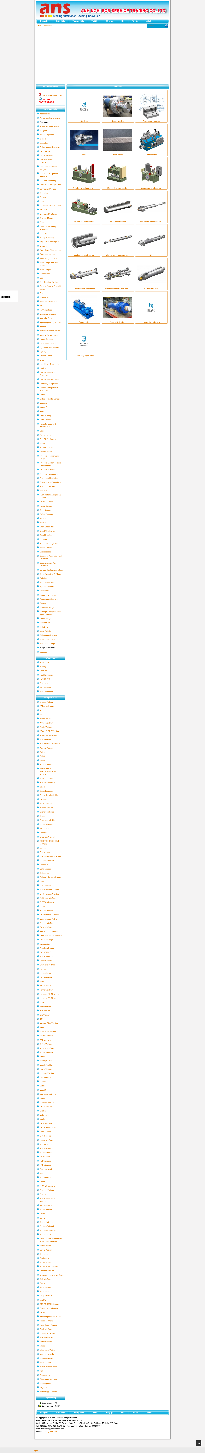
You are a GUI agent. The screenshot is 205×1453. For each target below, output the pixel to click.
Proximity (43, 491)
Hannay (43, 969)
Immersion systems (48, 314)
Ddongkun (44, 865)
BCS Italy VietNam (47, 783)
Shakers (43, 523)
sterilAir (43, 1300)
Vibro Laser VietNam (48, 1350)
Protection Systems (48, 486)
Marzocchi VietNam (48, 1094)
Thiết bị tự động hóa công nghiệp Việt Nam (50, 613)
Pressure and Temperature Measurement (50, 464)
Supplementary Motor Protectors (48, 564)
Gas (41, 278)
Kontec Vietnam (46, 1052)
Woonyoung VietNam (48, 1379)
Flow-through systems (49, 258)
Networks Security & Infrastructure (48, 425)
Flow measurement (47, 254)
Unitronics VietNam (47, 1333)
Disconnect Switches (48, 214)
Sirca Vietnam (45, 1287)
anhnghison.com (50, 1431)
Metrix (42, 1119)
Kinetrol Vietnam (46, 1036)
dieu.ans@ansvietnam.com (52, 95)
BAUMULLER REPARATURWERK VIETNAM (48, 771)
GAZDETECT (45, 952)
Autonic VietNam (46, 748)
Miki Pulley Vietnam (48, 1127)
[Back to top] (198, 1443)
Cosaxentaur (45, 852)
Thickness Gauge (47, 607)
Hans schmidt (45, 973)
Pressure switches (47, 470)
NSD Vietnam (45, 1161)
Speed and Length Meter (50, 543)
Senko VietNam (46, 1250)
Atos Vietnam (45, 740)
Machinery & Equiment (49, 384)
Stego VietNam (46, 1296)
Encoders (43, 233)
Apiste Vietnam (46, 727)
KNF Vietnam (45, 1040)
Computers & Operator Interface (49, 175)
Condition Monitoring (48, 181)
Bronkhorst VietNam (48, 820)
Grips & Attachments (48, 302)
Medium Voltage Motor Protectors (49, 389)
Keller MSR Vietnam (48, 1032)
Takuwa (43, 1312)
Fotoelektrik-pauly (47, 948)
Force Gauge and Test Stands (49, 264)
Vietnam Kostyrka (47, 1354)
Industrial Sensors (47, 318)
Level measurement (48, 343)
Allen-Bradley (45, 719)
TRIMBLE (44, 627)
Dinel (42, 881)
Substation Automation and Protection (50, 557)
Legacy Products (46, 339)
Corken (42, 848)
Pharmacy (44, 683)
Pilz (41, 1173)
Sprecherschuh (46, 1292)
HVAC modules (46, 310)
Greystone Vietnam (47, 965)
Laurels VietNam (46, 1065)
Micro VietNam (46, 1123)
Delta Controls (45, 869)
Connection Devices (48, 189)
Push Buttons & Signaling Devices (50, 496)
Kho (123, 21)
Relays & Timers (46, 502)
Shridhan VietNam (47, 1271)
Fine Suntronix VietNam (49, 931)
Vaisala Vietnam (46, 1337)
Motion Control (45, 407)
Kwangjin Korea (46, 1061)
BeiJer (42, 787)
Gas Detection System (49, 282)
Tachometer (44, 591)
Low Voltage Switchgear (49, 379)
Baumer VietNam (47, 765)
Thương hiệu (78, 21)
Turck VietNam (46, 1329)
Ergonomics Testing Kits (50, 242)
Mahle (42, 1086)
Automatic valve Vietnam (50, 744)
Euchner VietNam (47, 923)
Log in (35, 1451)
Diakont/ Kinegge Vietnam (50, 877)
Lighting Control (46, 356)
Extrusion (43, 246)
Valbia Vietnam (46, 1342)
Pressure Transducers (49, 474)
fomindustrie (45, 944)
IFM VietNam (45, 1011)
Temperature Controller (49, 599)
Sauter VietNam (46, 1222)
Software (43, 539)
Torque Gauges (46, 619)
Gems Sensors (46, 961)
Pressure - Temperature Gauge (49, 457)
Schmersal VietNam (48, 1230)
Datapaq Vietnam (47, 861)
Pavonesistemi (46, 1169)
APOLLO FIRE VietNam (49, 731)
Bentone (43, 799)
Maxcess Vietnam (47, 1102)
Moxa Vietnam (45, 1132)
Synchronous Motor (48, 582)
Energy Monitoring (47, 238)
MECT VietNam (46, 1107)
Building (43, 667)
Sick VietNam (45, 1279)
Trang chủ (44, 21)
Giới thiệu (60, 21)
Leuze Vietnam (46, 1069)
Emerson (43, 906)
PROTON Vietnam (47, 1186)
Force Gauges (45, 270)
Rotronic (43, 1214)
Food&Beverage (46, 675)
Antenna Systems (47, 135)
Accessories (45, 114)
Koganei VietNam (47, 1048)
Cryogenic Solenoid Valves (50, 206)
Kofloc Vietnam (46, 1044)
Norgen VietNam (46, 1153)
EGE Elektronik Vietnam (50, 890)
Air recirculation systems (50, 118)
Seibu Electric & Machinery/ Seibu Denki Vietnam (51, 1240)
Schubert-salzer (46, 1235)
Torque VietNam (46, 1321)
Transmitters (45, 623)
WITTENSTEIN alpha (48, 1367)
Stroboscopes (45, 552)
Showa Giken (45, 1262)
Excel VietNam (46, 927)
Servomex (44, 1254)
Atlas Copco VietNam (48, 735)
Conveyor (43, 197)
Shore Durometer (46, 527)
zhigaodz (43, 652)
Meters (42, 395)
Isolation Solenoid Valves (50, 331)
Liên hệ (149, 21)
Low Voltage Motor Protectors (47, 373)
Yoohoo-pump (45, 1383)
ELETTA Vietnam (47, 902)
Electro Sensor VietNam (49, 894)
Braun (42, 816)
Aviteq (42, 752)
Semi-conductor (46, 687)
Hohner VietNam (46, 990)
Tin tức (135, 21)
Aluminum (44, 122)
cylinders (43, 210)
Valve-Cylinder (45, 631)
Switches (43, 578)
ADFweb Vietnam (47, 706)
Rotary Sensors (46, 506)
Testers (43, 603)
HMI (41, 306)
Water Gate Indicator (48, 639)
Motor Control (45, 420)
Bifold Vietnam (46, 803)
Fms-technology (46, 940)
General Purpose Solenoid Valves (50, 287)
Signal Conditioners (47, 531)
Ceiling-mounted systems (50, 147)
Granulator (44, 297)
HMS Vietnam (45, 986)
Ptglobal (43, 1194)
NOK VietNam (45, 1148)
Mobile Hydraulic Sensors (50, 399)
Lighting (43, 352)
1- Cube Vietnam (46, 702)
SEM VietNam (45, 1246)
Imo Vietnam (45, 1015)
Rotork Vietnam (46, 1210)
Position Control (46, 448)
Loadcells (43, 368)
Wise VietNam (45, 1363)
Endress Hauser (46, 911)
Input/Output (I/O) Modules (50, 322)
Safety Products (46, 514)
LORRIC (43, 1082)
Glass (42, 293)
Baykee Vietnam (46, 778)
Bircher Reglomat (47, 812)
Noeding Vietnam (47, 1144)
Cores (42, 201)
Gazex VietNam (46, 956)
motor (42, 411)
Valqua (42, 1346)
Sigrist (42, 1283)
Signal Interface (46, 535)
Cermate (43, 833)
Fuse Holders (45, 274)
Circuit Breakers (46, 155)
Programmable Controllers (50, 482)
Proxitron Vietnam (47, 1190)
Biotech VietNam (46, 808)
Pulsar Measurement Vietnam (48, 1199)
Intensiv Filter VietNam (49, 1023)
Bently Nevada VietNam (49, 795)
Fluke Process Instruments (51, 936)
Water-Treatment (46, 692)
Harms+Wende (46, 977)
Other (42, 431)
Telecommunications (48, 595)
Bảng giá (109, 21)
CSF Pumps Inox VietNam (50, 856)
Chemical (43, 671)
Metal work (44, 1115)
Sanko (42, 1218)
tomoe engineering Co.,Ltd (50, 1317)
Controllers (44, 193)
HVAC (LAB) (45, 679)
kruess (42, 1057)
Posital (42, 1182)
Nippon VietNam (46, 1140)
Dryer (42, 222)
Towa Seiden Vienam (48, 1325)
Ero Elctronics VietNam (49, 915)
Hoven (42, 1002)
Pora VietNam (45, 1178)
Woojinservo (45, 1375)
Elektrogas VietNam (48, 898)
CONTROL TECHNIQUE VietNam (50, 842)
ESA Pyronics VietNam (49, 919)
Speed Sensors (46, 548)
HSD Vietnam (45, 1007)
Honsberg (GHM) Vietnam (50, 994)
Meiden (43, 1111)
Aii (41, 714)
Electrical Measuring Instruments (48, 227)
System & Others (47, 587)
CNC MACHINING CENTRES (47, 161)
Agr (41, 710)
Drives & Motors (46, 218)
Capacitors (44, 143)
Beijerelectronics (46, 791)
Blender (43, 139)
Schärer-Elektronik (47, 1226)
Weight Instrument (47, 648)
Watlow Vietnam (46, 1358)
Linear (42, 360)
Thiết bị (94, 21)
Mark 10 (43, 1090)
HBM (42, 981)
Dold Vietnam (45, 886)
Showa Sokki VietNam (49, 1267)
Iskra (42, 1027)
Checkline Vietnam (47, 837)
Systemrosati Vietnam (49, 1308)
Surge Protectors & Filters (50, 574)
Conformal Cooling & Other (50, 185)
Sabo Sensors (45, 510)
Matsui (42, 1098)
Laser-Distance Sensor (49, 335)
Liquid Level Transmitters (50, 364)
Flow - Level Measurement (50, 250)
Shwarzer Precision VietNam (51, 1275)
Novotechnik (45, 1157)
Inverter (43, 327)
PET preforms (45, 435)
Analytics (43, 130)
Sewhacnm (44, 1258)
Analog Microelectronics (49, 126)
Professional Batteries (49, 478)
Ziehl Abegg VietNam (48, 1392)
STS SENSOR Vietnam (49, 1304)
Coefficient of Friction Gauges (48, 168)
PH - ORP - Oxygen (48, 439)
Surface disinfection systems (51, 570)
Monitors (43, 403)
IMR (41, 1019)
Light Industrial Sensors (49, 347)
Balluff (42, 756)
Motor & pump (45, 416)
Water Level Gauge (47, 644)
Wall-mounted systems (49, 635)
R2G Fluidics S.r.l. (47, 1205)
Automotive (44, 662)
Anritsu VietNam (46, 723)
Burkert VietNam (46, 824)
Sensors (43, 518)
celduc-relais (45, 151)
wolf (41, 1371)
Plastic (42, 443)
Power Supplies (46, 452)
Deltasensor (44, 873)
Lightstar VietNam (47, 1073)
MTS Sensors (45, 1136)
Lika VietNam (45, 1077)
